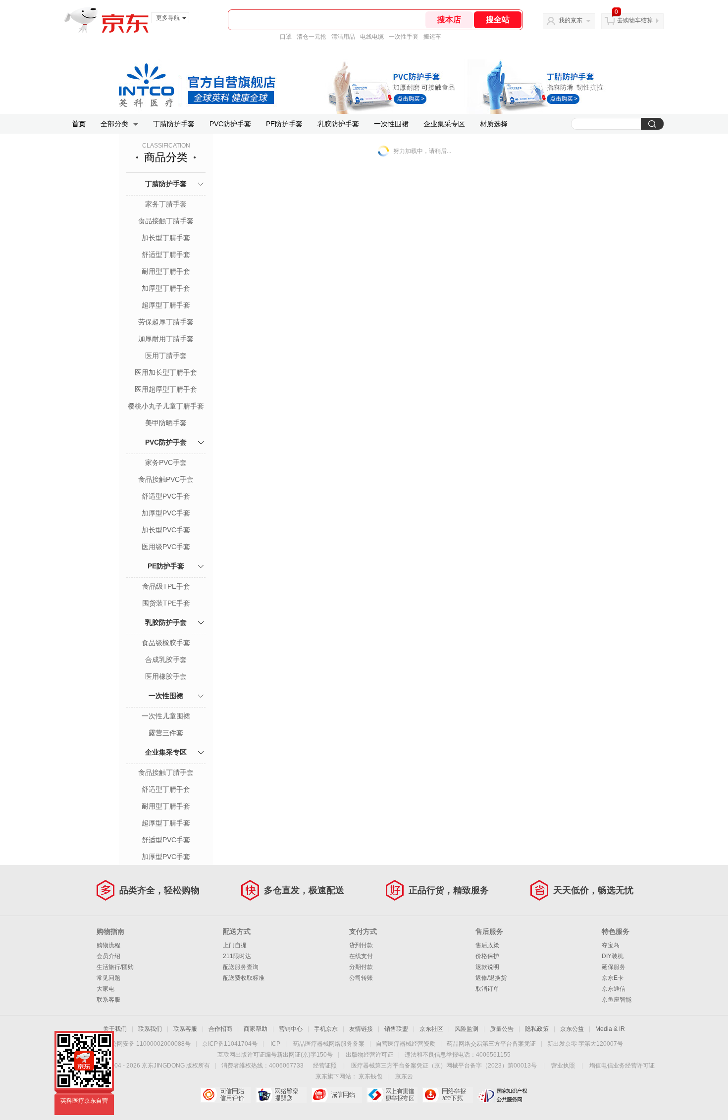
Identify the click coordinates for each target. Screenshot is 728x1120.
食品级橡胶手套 (166, 643)
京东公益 (572, 1028)
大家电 (105, 988)
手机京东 (326, 1028)
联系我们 (150, 1028)
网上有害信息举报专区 (391, 1095)
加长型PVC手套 (166, 530)
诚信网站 (336, 1095)
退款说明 (487, 967)
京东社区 (431, 1028)
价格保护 (487, 956)
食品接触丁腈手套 (166, 221)
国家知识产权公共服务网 (502, 1095)
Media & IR (610, 1028)
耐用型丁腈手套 (166, 271)
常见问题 (108, 977)
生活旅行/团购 (115, 967)
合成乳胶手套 (166, 659)
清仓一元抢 (311, 36)
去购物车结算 (635, 20)
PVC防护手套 (230, 124)
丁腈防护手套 (174, 124)
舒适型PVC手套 (166, 496)
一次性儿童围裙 (166, 716)
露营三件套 (166, 733)
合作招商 (220, 1028)
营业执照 (563, 1065)
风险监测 (466, 1028)
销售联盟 (396, 1028)
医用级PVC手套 (166, 547)
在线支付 (361, 956)
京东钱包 (370, 1076)
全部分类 (114, 124)
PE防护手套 (284, 124)
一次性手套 (403, 36)
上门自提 (235, 945)
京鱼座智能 (616, 999)
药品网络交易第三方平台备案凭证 (491, 1043)
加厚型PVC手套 (166, 513)
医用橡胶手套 (166, 676)
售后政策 (487, 945)
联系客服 (108, 999)
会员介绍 (108, 956)
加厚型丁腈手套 (166, 288)
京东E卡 (613, 977)
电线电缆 (372, 36)
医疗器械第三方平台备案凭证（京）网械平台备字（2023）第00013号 (444, 1065)
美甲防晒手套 (166, 423)
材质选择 (494, 124)
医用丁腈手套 (166, 355)
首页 (79, 124)
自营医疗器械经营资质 (405, 1043)
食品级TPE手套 (166, 586)
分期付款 (361, 967)
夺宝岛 (611, 945)
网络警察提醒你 (281, 1095)
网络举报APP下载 (447, 1095)
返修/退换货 (491, 977)
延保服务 (613, 967)
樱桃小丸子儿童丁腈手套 (166, 406)
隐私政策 (537, 1028)
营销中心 (291, 1028)
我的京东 (570, 20)
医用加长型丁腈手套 (166, 372)
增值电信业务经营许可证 (622, 1065)
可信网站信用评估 (225, 1095)
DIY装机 (613, 956)
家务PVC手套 (166, 462)
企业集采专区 (444, 124)
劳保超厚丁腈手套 (166, 322)
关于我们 (115, 1028)
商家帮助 (255, 1028)
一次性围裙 (391, 124)
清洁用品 (343, 36)
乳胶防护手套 (338, 124)
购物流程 (108, 945)
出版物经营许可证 (369, 1054)
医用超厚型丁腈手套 (166, 389)
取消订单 (487, 988)
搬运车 (432, 36)
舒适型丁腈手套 (166, 254)
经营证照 (325, 1065)
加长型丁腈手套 (166, 238)
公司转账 (361, 977)
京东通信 (613, 988)
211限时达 (237, 956)
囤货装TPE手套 (166, 603)
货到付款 (361, 945)
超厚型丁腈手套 (166, 305)
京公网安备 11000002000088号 (148, 1043)
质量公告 (502, 1028)
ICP (275, 1043)
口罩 (286, 36)
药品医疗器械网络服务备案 (328, 1043)
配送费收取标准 (243, 977)
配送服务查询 (241, 967)
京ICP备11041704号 (230, 1043)
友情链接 (361, 1028)
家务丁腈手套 (166, 204)
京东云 (404, 1076)
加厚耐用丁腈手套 (166, 339)
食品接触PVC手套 (166, 479)
